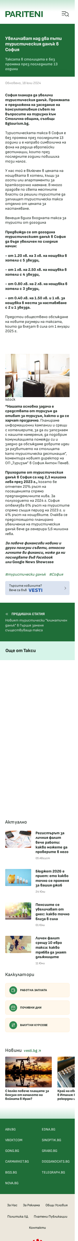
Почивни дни (31, 1007)
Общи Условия (57, 1205)
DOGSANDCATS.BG (56, 1162)
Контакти (37, 1228)
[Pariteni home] (24, 14)
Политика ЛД (17, 1217)
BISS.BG (11, 1172)
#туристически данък (25, 574)
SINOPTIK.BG (51, 1140)
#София (56, 574)
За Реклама (31, 1205)
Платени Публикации (50, 1217)
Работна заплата (33, 990)
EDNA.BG (48, 1129)
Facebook (44, 557)
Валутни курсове (34, 1025)
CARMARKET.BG (17, 1162)
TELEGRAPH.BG (53, 1172)
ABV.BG (10, 1129)
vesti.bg (31, 1050)
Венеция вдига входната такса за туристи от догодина (35, 220)
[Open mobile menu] (66, 14)
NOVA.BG (11, 1183)
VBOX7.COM (13, 1140)
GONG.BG (12, 1151)
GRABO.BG (49, 1151)
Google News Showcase (33, 562)
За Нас (12, 1205)
